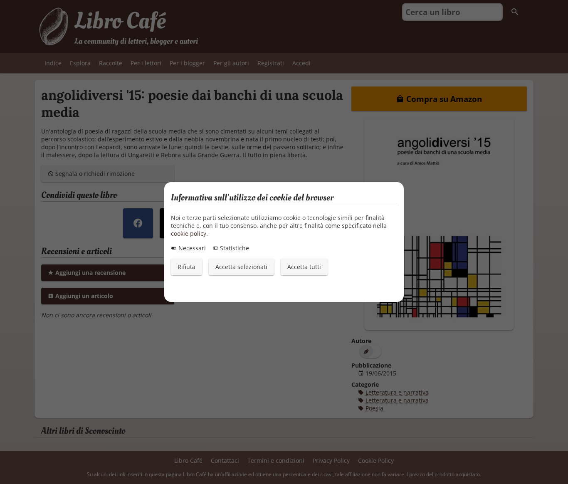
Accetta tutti (304, 267)
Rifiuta (186, 267)
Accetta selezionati (241, 267)
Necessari (191, 248)
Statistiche (233, 248)
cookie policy (188, 233)
